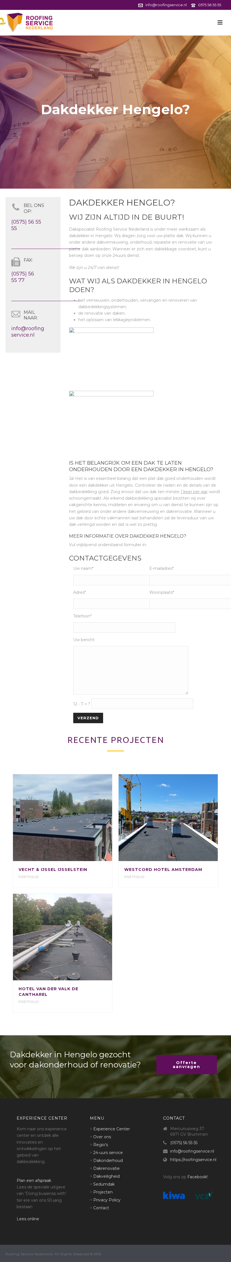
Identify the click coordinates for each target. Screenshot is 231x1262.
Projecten (103, 1192)
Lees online (28, 1218)
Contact (101, 1207)
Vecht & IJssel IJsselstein (53, 869)
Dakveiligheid (106, 1176)
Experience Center (111, 1128)
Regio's (100, 1144)
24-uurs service (108, 1152)
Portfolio (29, 877)
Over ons (102, 1136)
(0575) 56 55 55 (183, 1142)
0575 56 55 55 (209, 5)
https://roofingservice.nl (193, 1159)
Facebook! (197, 1176)
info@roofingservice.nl (166, 5)
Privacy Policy (107, 1200)
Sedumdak (104, 1184)
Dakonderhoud (108, 1160)
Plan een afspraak (34, 1180)
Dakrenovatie (106, 1168)
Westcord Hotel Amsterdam (163, 869)
